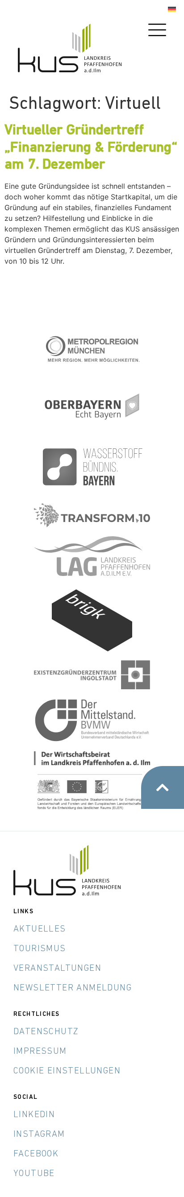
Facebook (36, 1154)
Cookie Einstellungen (67, 1071)
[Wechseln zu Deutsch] (171, 10)
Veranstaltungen (57, 968)
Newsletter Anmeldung (72, 988)
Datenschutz (46, 1031)
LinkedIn (34, 1114)
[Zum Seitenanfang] (162, 787)
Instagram (39, 1134)
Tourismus (39, 948)
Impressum (40, 1051)
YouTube (34, 1173)
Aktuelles (39, 929)
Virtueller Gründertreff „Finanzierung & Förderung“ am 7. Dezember (90, 148)
